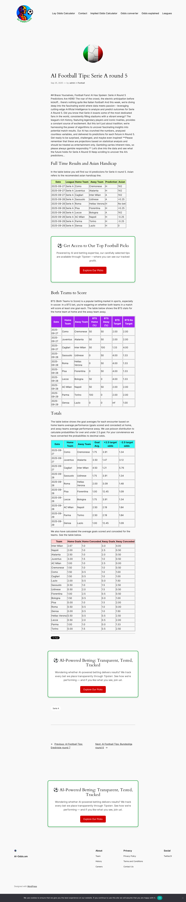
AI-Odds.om (21, 856)
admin (72, 83)
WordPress (32, 886)
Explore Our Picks (93, 270)
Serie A (56, 708)
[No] (182, 898)
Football (81, 83)
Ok (159, 898)
